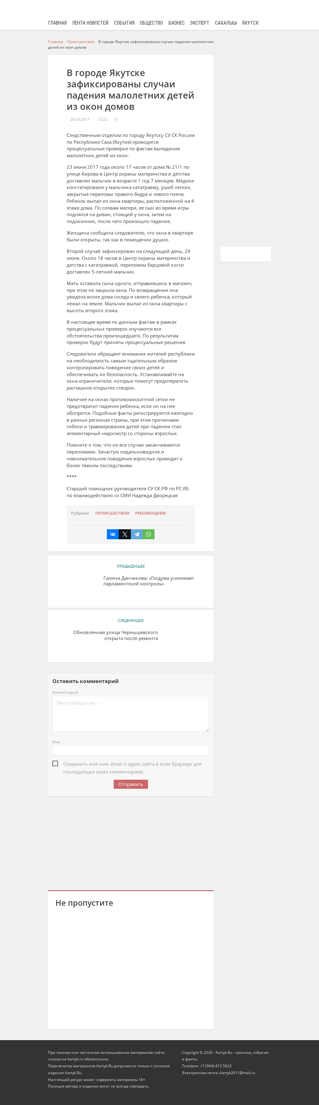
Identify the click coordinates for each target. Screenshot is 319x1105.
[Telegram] (137, 534)
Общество (151, 23)
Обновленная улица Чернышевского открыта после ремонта (115, 635)
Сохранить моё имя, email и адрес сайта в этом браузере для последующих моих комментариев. (132, 764)
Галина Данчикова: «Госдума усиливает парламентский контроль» (148, 581)
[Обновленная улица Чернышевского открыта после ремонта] (184, 642)
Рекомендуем (150, 513)
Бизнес (177, 23)
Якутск (250, 23)
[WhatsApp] (149, 534)
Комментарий (65, 692)
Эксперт (199, 23)
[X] (125, 534)
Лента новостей (90, 23)
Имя (56, 741)
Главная (57, 23)
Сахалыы (226, 23)
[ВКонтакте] (113, 534)
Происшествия (112, 513)
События (124, 23)
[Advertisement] (131, 842)
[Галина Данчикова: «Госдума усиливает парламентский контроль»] (77, 587)
